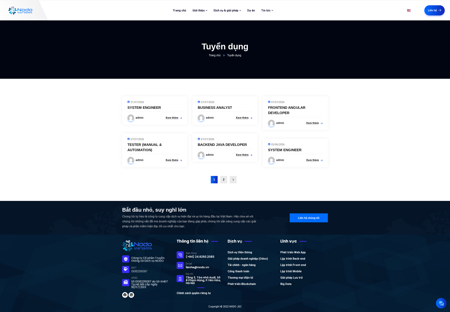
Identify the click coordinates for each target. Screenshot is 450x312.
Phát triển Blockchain (242, 284)
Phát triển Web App (293, 252)
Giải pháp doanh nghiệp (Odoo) (248, 258)
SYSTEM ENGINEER (144, 108)
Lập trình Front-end (293, 265)
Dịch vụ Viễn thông (240, 252)
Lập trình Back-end (292, 258)
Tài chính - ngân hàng (242, 265)
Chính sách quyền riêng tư (194, 293)
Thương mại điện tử (240, 277)
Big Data (285, 284)
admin (139, 117)
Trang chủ (215, 55)
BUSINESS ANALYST (215, 108)
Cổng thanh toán (238, 271)
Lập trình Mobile (291, 271)
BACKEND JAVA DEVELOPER (222, 145)
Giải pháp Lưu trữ (291, 277)
